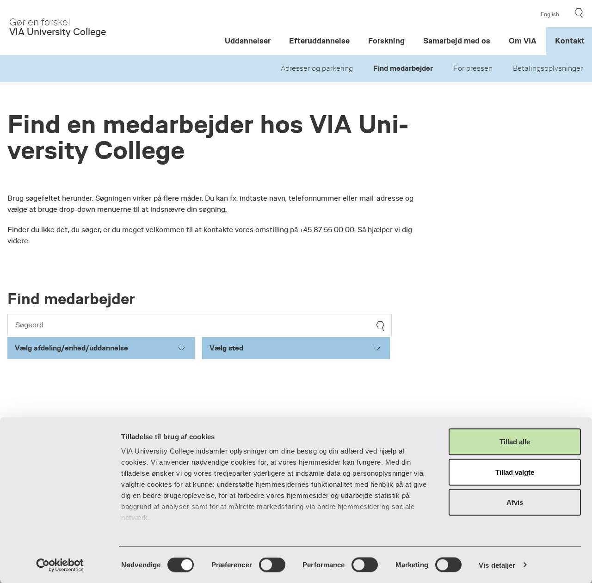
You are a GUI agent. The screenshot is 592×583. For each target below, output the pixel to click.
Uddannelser (248, 41)
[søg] (380, 326)
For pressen (473, 68)
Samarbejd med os (456, 41)
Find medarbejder (403, 68)
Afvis (514, 502)
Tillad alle (515, 442)
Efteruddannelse (319, 41)
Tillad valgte (514, 472)
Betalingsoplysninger (548, 68)
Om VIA (522, 41)
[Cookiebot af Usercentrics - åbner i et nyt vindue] (59, 565)
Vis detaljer (497, 565)
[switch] (272, 564)
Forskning (386, 41)
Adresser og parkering (317, 68)
